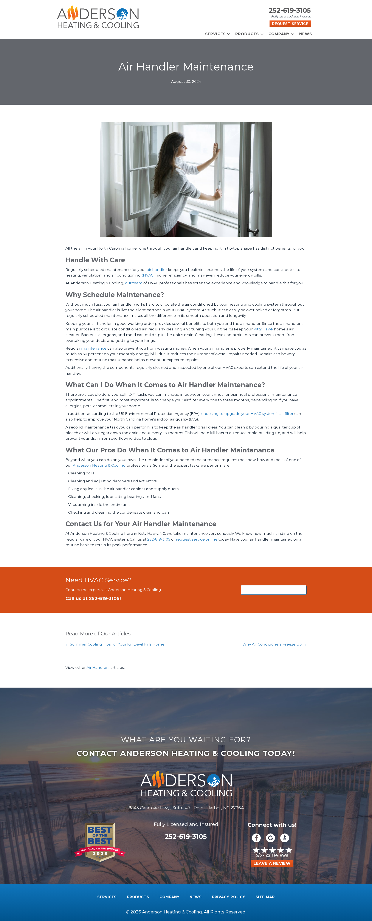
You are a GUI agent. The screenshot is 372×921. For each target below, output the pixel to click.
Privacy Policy (228, 897)
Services (215, 34)
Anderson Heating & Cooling (99, 465)
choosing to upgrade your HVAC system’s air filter (247, 413)
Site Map (265, 897)
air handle (156, 269)
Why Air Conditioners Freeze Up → (274, 644)
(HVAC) (148, 275)
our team (134, 283)
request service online (196, 539)
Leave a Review (272, 863)
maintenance (94, 348)
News (305, 34)
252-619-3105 (290, 10)
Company (279, 34)
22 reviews (276, 855)
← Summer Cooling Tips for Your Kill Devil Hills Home (114, 644)
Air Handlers (98, 667)
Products (247, 34)
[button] (229, 34)
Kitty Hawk (264, 329)
